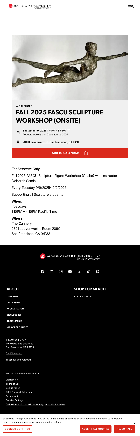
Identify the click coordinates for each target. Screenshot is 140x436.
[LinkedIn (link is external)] (51, 271)
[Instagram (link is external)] (61, 271)
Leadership (13, 303)
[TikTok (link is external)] (88, 271)
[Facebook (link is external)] (42, 271)
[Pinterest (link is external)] (98, 271)
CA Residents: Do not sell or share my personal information (35, 404)
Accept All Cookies (96, 428)
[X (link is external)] (79, 271)
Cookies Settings (14, 400)
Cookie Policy (13, 388)
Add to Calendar (65, 153)
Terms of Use (13, 384)
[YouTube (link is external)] (70, 271)
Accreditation (15, 309)
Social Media (14, 321)
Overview (12, 297)
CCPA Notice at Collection (19, 392)
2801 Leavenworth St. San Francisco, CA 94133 (51, 142)
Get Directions (14, 353)
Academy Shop (83, 297)
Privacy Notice (13, 396)
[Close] (134, 423)
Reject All (124, 428)
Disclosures (12, 379)
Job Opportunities (17, 327)
